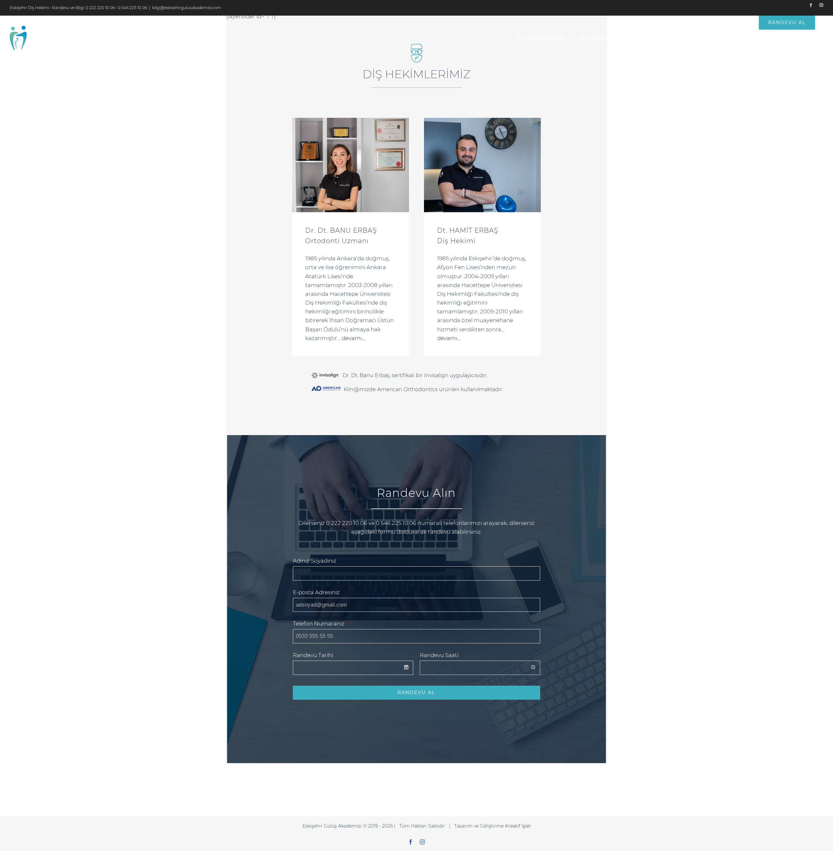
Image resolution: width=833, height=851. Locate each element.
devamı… (353, 338)
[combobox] (353, 668)
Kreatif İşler (518, 826)
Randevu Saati (441, 655)
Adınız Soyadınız (316, 560)
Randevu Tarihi (315, 655)
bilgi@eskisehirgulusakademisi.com (186, 7)
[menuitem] (544, 38)
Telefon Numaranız (320, 623)
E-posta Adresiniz (316, 592)
